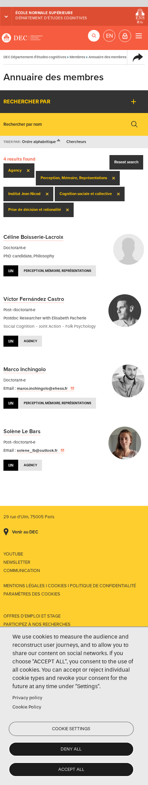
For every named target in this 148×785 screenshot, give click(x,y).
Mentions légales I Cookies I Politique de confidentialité (69, 586)
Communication (21, 570)
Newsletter (16, 562)
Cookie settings (71, 729)
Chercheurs (76, 142)
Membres (77, 57)
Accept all (71, 769)
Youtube (13, 554)
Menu (139, 36)
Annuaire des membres (107, 57)
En (109, 35)
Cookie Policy (26, 707)
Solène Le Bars (22, 431)
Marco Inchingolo (24, 369)
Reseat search (126, 162)
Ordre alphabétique (41, 142)
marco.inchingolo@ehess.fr (42, 388)
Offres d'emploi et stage (32, 616)
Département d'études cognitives (51, 18)
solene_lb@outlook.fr (37, 450)
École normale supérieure (44, 13)
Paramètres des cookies (31, 594)
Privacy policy (27, 698)
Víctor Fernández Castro (33, 299)
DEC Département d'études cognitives (22, 38)
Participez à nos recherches (37, 624)
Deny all (71, 749)
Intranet (125, 36)
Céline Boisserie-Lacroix (33, 237)
